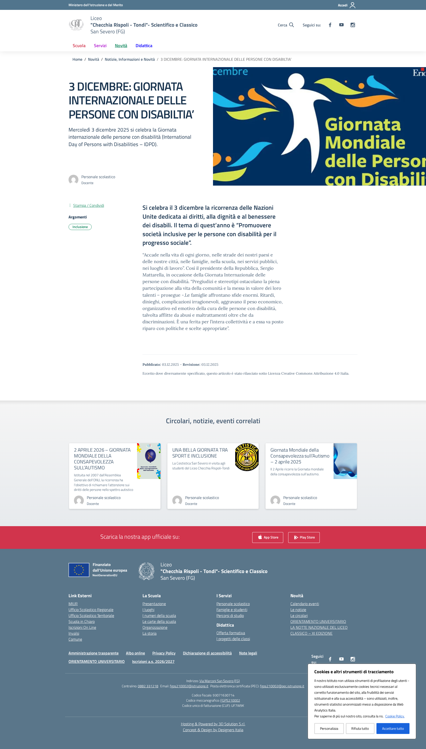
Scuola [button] (79, 45)
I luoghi (148, 610)
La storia (149, 633)
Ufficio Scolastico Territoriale (91, 615)
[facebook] (330, 25)
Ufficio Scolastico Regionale (91, 610)
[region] (362, 701)
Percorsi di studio (230, 615)
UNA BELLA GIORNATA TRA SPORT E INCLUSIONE (200, 453)
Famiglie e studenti (231, 610)
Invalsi (74, 633)
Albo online (135, 653)
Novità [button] (121, 45)
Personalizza (329, 728)
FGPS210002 (230, 700)
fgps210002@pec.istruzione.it (282, 686)
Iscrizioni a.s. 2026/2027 (153, 661)
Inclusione (80, 226)
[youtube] (341, 25)
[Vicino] (411, 668)
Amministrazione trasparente (94, 653)
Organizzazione (154, 627)
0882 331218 (148, 686)
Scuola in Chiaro (82, 621)
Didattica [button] (144, 45)
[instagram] (352, 25)
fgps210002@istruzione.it (189, 686)
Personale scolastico (233, 604)
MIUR (73, 604)
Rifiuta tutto (360, 728)
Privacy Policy (164, 653)
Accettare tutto (393, 728)
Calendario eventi (304, 604)
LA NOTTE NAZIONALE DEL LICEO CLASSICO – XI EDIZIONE (319, 630)
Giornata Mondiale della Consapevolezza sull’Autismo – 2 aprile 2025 (300, 455)
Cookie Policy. (395, 716)
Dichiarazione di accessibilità (207, 653)
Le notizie (298, 610)
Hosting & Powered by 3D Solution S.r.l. (213, 724)
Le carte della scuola (159, 621)
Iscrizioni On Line (82, 627)
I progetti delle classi (233, 639)
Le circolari (299, 615)
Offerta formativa (230, 633)
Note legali (248, 653)
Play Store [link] (307, 536)
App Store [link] (270, 536)
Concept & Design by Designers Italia (213, 730)
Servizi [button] (100, 45)
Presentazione (154, 604)
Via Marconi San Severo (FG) (219, 680)
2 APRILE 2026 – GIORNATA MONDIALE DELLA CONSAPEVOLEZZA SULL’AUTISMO (102, 458)
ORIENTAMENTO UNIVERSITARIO (318, 621)
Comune (75, 639)
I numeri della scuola (159, 615)
